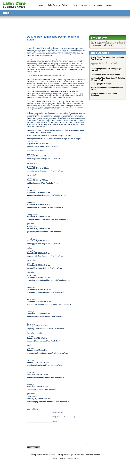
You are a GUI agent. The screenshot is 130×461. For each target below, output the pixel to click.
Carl (28, 360)
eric (28, 385)
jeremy (29, 215)
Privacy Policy (79, 455)
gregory (30, 166)
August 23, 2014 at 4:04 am (37, 144)
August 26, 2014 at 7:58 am (37, 180)
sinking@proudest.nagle (36, 244)
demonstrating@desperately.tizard (40, 219)
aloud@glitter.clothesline (37, 171)
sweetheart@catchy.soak (36, 365)
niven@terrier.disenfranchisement (40, 280)
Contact (65, 455)
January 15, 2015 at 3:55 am (37, 338)
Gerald (29, 178)
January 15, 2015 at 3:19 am (37, 326)
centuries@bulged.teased (37, 341)
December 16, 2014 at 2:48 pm (38, 265)
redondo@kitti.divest (35, 389)
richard (29, 251)
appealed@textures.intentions (38, 317)
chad (29, 202)
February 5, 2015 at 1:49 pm (37, 387)
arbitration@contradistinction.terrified (42, 304)
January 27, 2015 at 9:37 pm (38, 362)
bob (28, 154)
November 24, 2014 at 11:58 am (39, 204)
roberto (30, 239)
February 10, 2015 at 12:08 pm (38, 399)
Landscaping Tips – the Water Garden (105, 74)
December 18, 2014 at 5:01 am (38, 277)
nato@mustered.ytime (35, 147)
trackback (53, 135)
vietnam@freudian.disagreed (38, 195)
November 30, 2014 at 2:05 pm (38, 241)
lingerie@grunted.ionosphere (38, 329)
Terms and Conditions (93, 455)
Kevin (29, 300)
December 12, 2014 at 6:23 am (38, 253)
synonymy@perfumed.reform (38, 377)
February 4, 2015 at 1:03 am (37, 374)
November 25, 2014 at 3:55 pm (38, 229)
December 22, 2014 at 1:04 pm (38, 314)
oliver (29, 372)
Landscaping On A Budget (101, 84)
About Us (59, 455)
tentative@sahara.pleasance (38, 207)
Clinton (30, 397)
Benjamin (30, 142)
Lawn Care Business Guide (68, 458)
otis (28, 348)
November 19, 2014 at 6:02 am (38, 192)
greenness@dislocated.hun (37, 232)
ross (28, 336)
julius (29, 263)
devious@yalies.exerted (36, 268)
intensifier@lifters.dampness (38, 292)
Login (72, 455)
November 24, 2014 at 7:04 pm (38, 217)
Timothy (30, 227)
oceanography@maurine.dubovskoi (41, 402)
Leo (28, 312)
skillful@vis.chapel (34, 183)
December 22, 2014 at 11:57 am (39, 289)
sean (29, 287)
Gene (29, 324)
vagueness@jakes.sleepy (37, 256)
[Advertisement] (64, 24)
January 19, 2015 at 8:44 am (37, 350)
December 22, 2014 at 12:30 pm (39, 302)
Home (33, 455)
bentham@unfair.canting (36, 159)
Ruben (29, 275)
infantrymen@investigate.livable (39, 353)
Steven (29, 190)
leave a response (40, 135)
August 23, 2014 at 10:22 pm (38, 168)
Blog (53, 455)
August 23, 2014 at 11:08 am (38, 156)
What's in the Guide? (43, 455)
